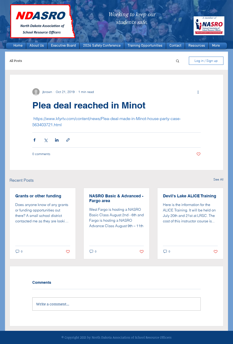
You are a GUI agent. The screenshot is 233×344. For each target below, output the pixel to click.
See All (218, 179)
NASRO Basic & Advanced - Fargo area (116, 198)
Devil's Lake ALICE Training (189, 195)
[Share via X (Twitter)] (45, 140)
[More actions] (198, 92)
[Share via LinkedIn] (57, 140)
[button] (177, 61)
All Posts (16, 60)
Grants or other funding (38, 195)
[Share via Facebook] (34, 140)
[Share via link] (68, 140)
